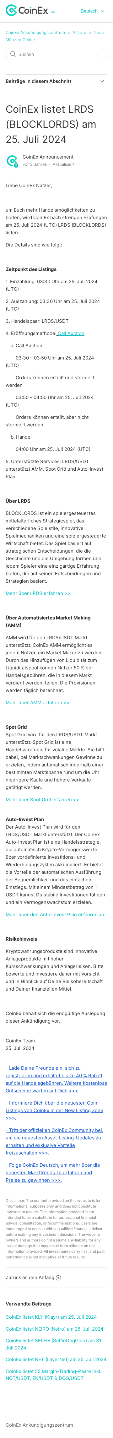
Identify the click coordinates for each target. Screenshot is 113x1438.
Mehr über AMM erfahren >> (38, 702)
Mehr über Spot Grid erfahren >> (42, 800)
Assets (79, 32)
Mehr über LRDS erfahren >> (38, 593)
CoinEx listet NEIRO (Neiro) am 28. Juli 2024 (55, 1329)
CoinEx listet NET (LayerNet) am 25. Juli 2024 (56, 1359)
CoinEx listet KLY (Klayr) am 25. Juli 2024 (51, 1317)
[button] (53, 11)
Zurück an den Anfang (30, 1277)
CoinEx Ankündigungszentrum (35, 32)
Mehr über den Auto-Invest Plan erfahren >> (55, 914)
